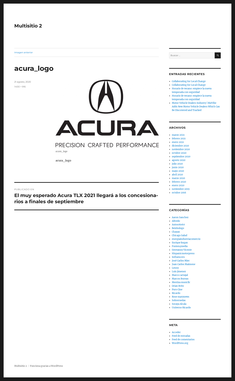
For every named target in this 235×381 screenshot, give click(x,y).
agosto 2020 (178, 160)
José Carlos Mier (181, 260)
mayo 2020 (178, 171)
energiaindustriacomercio (186, 239)
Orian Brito (178, 285)
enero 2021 (178, 142)
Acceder (176, 332)
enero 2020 (178, 185)
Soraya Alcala (179, 303)
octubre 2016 (179, 192)
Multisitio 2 (28, 26)
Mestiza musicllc (181, 282)
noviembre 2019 (181, 189)
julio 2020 (177, 163)
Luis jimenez (179, 271)
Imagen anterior (23, 52)
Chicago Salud (179, 235)
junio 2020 (178, 167)
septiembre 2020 (181, 156)
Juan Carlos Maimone (183, 264)
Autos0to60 (178, 224)
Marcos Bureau (180, 278)
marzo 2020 (178, 178)
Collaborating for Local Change (189, 81)
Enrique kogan (180, 242)
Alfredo (176, 221)
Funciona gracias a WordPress (46, 366)
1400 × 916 (20, 86)
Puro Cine (177, 289)
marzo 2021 (178, 134)
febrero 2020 (179, 181)
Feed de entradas (181, 335)
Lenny (175, 267)
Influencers (178, 257)
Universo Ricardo (181, 307)
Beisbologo (178, 228)
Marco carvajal (180, 275)
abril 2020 (177, 174)
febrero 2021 (179, 138)
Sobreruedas (179, 300)
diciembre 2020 (180, 145)
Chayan (176, 231)
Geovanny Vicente (182, 249)
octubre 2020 (179, 153)
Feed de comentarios (183, 339)
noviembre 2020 (181, 149)
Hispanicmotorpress (183, 253)
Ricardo (176, 293)
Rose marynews (180, 296)
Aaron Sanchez (180, 217)
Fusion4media (180, 246)
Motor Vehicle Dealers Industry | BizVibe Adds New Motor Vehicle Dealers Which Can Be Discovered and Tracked (196, 107)
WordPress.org (180, 343)
